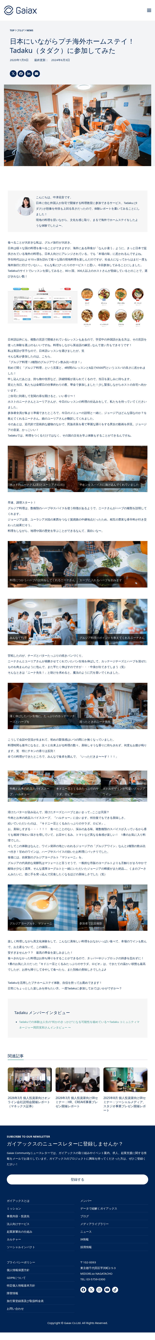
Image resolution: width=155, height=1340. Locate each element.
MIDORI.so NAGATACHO (96, 1273)
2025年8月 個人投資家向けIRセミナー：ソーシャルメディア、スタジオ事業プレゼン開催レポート (124, 1104)
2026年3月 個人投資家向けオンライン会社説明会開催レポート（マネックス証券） (29, 1102)
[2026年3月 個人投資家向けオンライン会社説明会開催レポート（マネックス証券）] (30, 1079)
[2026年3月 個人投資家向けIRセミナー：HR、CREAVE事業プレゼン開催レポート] (78, 1079)
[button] (149, 10)
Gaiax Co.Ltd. (72, 1323)
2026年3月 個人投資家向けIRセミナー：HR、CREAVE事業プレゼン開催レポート (77, 1102)
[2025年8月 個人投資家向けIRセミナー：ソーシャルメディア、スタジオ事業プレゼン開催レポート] (125, 1079)
